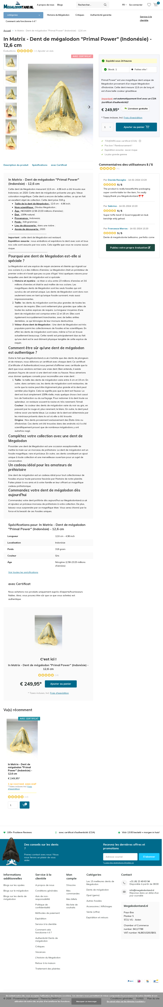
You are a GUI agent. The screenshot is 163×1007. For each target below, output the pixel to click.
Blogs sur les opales (14, 885)
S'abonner (149, 856)
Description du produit (16, 165)
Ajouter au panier (60, 683)
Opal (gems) (92, 895)
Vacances (40, 952)
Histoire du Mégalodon (58, 15)
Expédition (40, 918)
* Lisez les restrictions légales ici (118, 863)
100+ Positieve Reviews (19, 832)
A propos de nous (45, 4)
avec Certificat (59, 165)
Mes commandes (73, 892)
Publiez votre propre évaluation (129, 247)
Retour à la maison (45, 963)
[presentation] (89, 107)
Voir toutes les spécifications (23, 572)
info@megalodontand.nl (142, 890)
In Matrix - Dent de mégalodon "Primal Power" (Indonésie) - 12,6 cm (20, 769)
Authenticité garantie (100, 15)
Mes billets (71, 899)
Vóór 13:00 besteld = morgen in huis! (140, 832)
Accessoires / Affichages (99, 906)
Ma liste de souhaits (72, 906)
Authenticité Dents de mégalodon (46, 939)
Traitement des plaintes (47, 968)
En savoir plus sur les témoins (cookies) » (126, 1001)
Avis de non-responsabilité (42, 897)
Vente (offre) (93, 911)
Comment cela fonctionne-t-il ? (21, 21)
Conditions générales (46, 890)
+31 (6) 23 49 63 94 (140, 881)
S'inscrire (71, 885)
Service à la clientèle (46, 924)
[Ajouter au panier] (24, 805)
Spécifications (39, 165)
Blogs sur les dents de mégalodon (15, 897)
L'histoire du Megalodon (47, 957)
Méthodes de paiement (47, 913)
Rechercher (105, 5)
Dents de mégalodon (97, 889)
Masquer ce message (86, 1001)
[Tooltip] (140, 141)
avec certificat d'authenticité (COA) (77, 832)
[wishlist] (149, 5)
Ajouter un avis (45, 50)
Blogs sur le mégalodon (16, 890)
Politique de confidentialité (42, 906)
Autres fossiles (94, 900)
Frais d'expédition (133, 117)
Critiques (79, 15)
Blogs (60, 4)
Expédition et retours (97, 917)
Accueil (7, 30)
